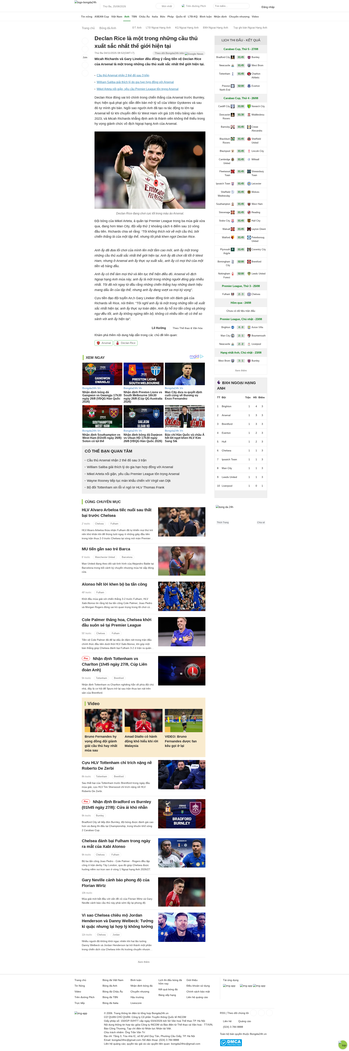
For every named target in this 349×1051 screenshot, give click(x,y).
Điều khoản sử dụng (198, 985)
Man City (225, 335)
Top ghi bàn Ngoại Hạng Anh (250, 27)
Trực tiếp (80, 1003)
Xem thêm (144, 961)
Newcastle (224, 65)
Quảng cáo (244, 1021)
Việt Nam (116, 16)
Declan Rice (128, 342)
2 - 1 (240, 335)
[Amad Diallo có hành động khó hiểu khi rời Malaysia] (143, 720)
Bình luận (206, 16)
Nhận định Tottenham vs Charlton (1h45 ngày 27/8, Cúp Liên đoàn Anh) (114, 664)
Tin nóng (86, 16)
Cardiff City (224, 106)
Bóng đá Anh (110, 985)
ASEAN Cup (102, 16)
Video (255, 16)
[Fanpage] (253, 1013)
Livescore (136, 1003)
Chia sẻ (261, 522)
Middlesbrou (258, 114)
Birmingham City (224, 263)
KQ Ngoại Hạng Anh (187, 27)
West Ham (257, 204)
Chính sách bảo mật (198, 991)
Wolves (255, 192)
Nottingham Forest (224, 275)
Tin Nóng (80, 985)
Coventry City (259, 249)
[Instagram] (261, 1013)
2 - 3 (240, 294)
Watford (226, 237)
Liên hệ (227, 1021)
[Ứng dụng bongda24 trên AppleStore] (259, 985)
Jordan (116, 934)
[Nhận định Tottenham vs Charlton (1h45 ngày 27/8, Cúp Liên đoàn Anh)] (181, 670)
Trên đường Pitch (196, 6)
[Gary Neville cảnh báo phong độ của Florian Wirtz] (181, 892)
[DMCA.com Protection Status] (231, 1045)
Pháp (170, 16)
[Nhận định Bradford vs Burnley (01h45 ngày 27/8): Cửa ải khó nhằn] (181, 813)
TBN (134, 16)
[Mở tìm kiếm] (247, 6)
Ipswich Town (223, 183)
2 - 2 (240, 344)
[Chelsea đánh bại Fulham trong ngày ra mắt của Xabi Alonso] (181, 852)
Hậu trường (137, 997)
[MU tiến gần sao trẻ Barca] (181, 561)
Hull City (256, 220)
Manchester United (105, 557)
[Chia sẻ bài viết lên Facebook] (85, 41)
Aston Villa (257, 327)
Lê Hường (159, 328)
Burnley (100, 815)
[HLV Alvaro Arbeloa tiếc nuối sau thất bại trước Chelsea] (181, 522)
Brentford (119, 678)
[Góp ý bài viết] (85, 65)
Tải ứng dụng (230, 980)
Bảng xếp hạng (167, 995)
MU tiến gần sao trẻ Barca (106, 549)
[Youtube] (269, 1013)
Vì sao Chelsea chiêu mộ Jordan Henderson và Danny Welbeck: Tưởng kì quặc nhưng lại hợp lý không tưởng (117, 921)
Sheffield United (256, 140)
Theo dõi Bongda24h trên (170, 53)
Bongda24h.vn (258, 1033)
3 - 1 (240, 360)
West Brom (257, 65)
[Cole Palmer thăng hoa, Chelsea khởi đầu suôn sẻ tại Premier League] (181, 631)
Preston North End (225, 88)
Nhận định (220, 16)
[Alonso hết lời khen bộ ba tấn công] (181, 596)
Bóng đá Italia (110, 1003)
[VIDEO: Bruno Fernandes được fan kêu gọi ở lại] (183, 720)
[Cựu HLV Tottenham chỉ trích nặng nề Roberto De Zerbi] (181, 774)
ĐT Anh (137, 27)
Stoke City (224, 220)
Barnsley (225, 126)
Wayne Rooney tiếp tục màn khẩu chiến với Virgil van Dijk (129, 480)
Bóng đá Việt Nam (113, 980)
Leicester (256, 183)
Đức (162, 16)
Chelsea (99, 523)
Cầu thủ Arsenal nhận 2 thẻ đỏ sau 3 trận (123, 75)
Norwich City (258, 106)
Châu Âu (144, 16)
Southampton (223, 204)
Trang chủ (80, 980)
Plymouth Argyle (225, 251)
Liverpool (256, 344)
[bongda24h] (77, 16)
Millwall (255, 159)
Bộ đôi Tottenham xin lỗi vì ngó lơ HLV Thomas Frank (125, 487)
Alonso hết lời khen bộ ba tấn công (114, 584)
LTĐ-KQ (193, 16)
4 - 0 (240, 327)
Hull (224, 441)
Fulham (114, 523)
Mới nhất (167, 6)
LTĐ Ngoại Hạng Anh (158, 27)
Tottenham (101, 678)
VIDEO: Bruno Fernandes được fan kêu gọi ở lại (181, 741)
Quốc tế (181, 16)
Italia (155, 16)
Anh (126, 16)
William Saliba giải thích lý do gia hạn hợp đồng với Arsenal (135, 82)
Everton (256, 86)
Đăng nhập (268, 7)
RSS (222, 1013)
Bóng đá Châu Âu (113, 991)
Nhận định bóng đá (142, 985)
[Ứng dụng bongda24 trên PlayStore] (246, 985)
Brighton (225, 327)
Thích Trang (223, 522)
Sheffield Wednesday (224, 194)
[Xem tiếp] (241, 494)
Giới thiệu (192, 980)
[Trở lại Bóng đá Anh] (85, 73)
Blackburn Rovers (225, 140)
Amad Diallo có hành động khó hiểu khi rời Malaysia (141, 741)
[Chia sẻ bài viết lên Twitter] (85, 49)
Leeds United (258, 273)
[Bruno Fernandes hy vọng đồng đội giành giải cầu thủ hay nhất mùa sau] (103, 720)
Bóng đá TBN (110, 997)
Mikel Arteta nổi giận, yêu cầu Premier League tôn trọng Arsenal (137, 89)
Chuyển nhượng (239, 16)
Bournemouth (259, 335)
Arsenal (106, 342)
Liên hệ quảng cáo (197, 997)
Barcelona (127, 557)
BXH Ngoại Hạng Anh (215, 27)
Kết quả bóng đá (168, 989)
